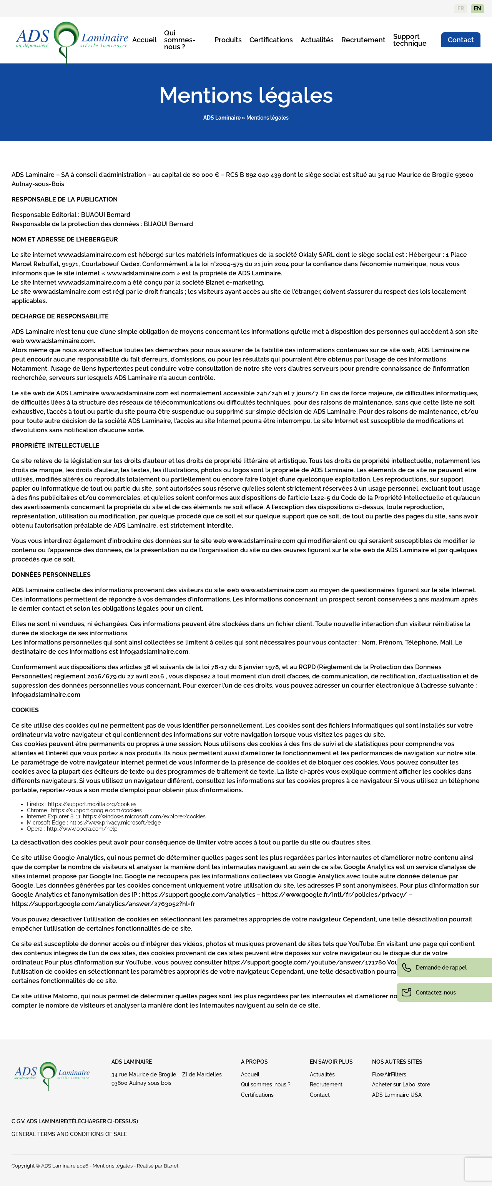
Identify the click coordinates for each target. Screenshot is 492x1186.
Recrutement (363, 40)
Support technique (410, 39)
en (477, 8)
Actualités (317, 40)
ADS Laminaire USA (397, 1095)
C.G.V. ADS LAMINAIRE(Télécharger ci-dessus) (75, 1121)
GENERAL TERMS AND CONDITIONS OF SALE (69, 1134)
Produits (228, 40)
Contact (461, 40)
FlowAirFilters (389, 1074)
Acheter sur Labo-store (401, 1084)
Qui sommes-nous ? (180, 40)
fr (460, 8)
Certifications (271, 40)
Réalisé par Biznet (157, 1166)
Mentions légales (113, 1166)
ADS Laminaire (222, 118)
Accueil (144, 40)
